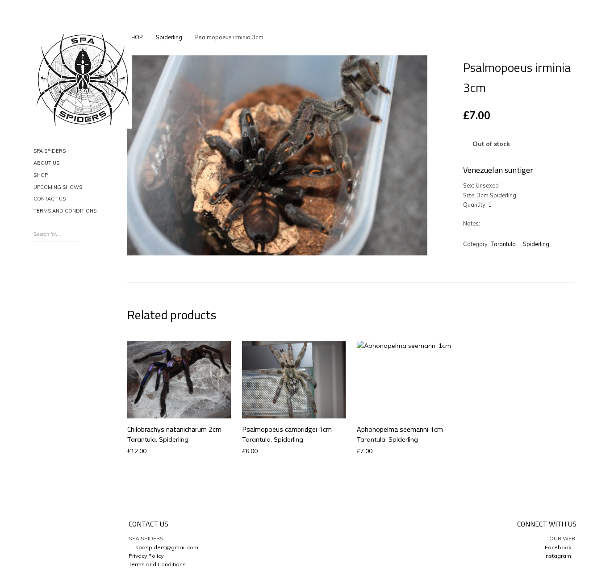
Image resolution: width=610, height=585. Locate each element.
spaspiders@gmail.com (165, 547)
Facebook (558, 547)
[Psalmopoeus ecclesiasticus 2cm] (423, 39)
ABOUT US (46, 163)
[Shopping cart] (40, 269)
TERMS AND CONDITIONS (64, 211)
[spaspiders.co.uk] (82, 79)
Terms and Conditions (157, 564)
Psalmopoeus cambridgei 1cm (287, 429)
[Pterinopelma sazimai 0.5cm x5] (408, 39)
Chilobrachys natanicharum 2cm (174, 429)
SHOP (40, 175)
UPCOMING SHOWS (57, 187)
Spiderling (169, 37)
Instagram (558, 555)
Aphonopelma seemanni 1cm (400, 429)
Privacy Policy (146, 555)
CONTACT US (49, 199)
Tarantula (503, 243)
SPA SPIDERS (49, 151)
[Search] (74, 231)
